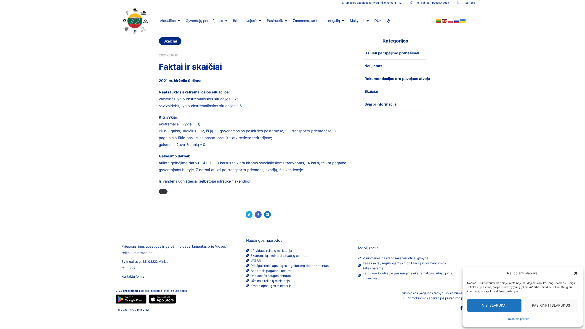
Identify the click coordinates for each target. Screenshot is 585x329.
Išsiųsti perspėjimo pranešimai (391, 53)
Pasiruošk (275, 21)
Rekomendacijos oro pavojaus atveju (397, 78)
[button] (576, 273)
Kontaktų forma (133, 276)
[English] (444, 21)
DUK (378, 21)
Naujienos (373, 66)
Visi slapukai (494, 305)
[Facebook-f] (461, 308)
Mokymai (357, 21)
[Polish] (450, 21)
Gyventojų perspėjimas (204, 21)
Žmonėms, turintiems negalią (316, 21)
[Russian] (456, 21)
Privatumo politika (517, 319)
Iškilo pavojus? (245, 21)
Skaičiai (170, 41)
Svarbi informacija (380, 104)
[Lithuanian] (438, 21)
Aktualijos (168, 21)
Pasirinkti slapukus (551, 305)
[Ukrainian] (463, 21)
